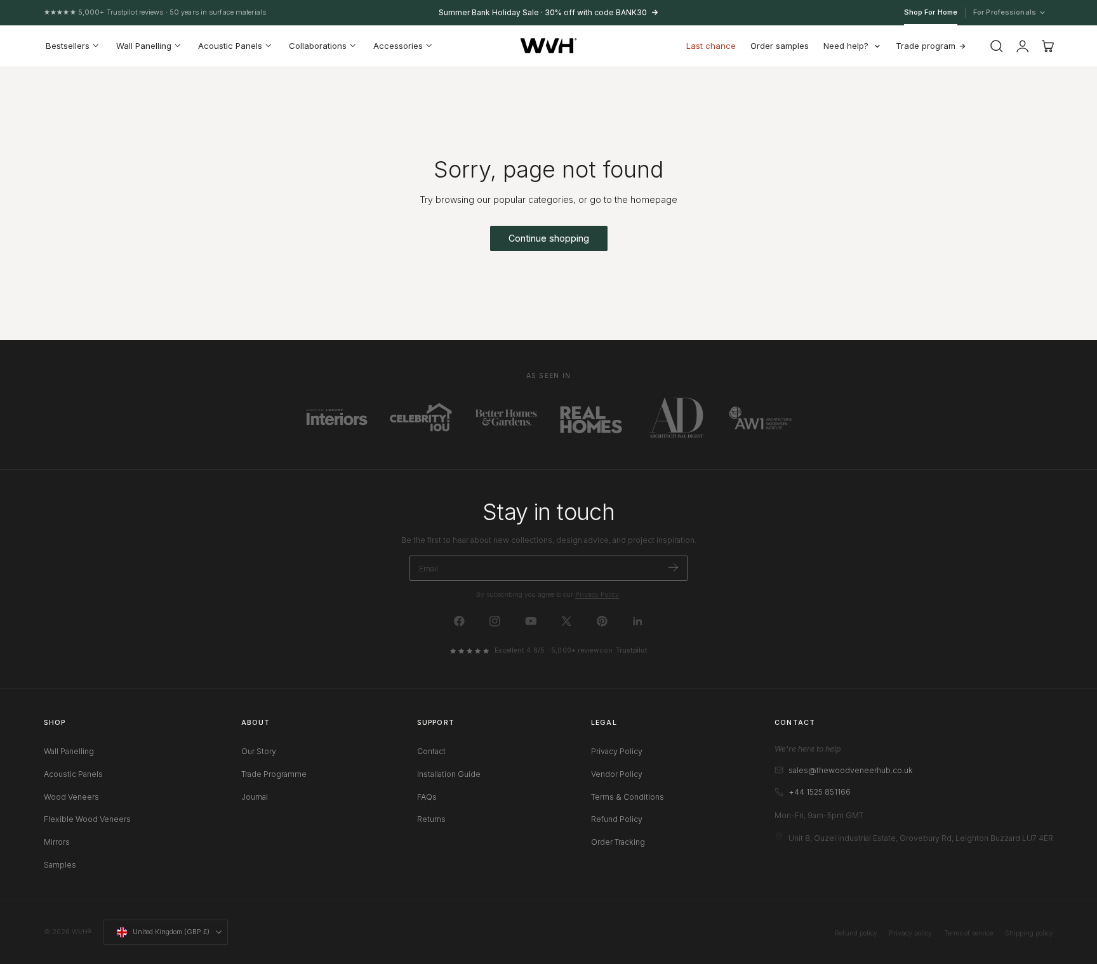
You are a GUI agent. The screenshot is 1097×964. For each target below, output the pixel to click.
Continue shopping (549, 238)
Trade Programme (274, 773)
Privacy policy (910, 933)
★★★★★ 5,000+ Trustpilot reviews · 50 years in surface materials (155, 12)
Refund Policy (616, 819)
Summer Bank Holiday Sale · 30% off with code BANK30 (543, 12)
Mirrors (57, 842)
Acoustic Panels (73, 773)
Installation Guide (449, 773)
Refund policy (856, 933)
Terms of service (968, 933)
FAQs (427, 796)
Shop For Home (930, 12)
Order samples (779, 46)
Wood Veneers (71, 796)
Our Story (258, 751)
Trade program (925, 46)
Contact (431, 751)
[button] (996, 46)
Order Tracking (618, 842)
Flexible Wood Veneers (87, 819)
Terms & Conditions (627, 796)
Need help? (845, 46)
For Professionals (1005, 12)
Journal (254, 796)
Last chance (711, 46)
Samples (60, 864)
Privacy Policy (597, 594)
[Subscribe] (673, 567)
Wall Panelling (69, 751)
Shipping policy (1029, 933)
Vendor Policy (616, 773)
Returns (431, 819)
